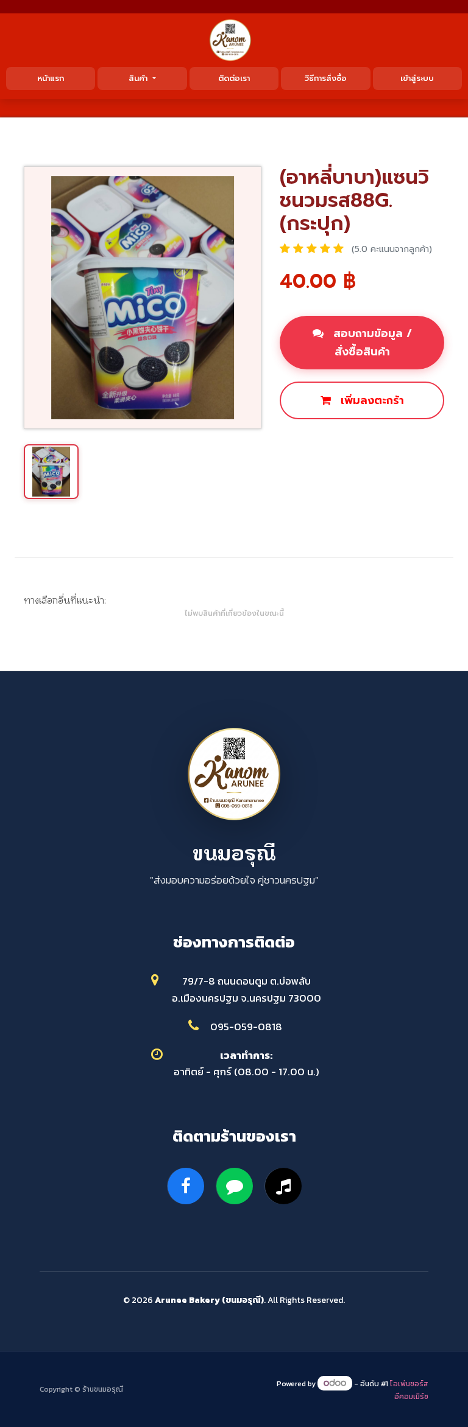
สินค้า (140, 78)
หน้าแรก (50, 78)
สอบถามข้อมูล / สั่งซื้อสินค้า (371, 342)
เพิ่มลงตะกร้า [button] (370, 400)
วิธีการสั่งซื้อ (326, 78)
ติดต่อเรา (234, 78)
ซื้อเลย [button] (312, 441)
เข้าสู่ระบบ (417, 78)
